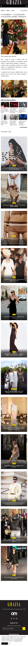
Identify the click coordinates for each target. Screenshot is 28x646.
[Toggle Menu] (1, 6)
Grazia (3, 10)
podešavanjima (18, 640)
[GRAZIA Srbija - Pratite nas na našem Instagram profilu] (16, 618)
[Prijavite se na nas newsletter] (23, 628)
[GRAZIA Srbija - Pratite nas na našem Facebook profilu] (11, 618)
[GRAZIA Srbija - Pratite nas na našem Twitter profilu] (14, 618)
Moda (8, 10)
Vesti (12, 10)
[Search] (27, 6)
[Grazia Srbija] (14, 604)
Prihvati (4, 643)
